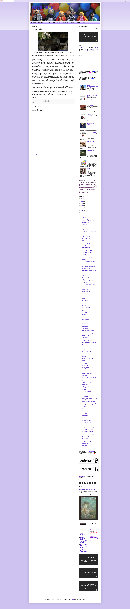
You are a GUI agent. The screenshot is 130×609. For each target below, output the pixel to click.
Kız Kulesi (84, 356)
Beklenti (83, 249)
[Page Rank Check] (94, 523)
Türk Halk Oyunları (85, 277)
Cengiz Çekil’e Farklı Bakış (87, 250)
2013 (82, 207)
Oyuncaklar (96, 50)
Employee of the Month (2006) (88, 220)
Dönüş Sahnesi (85, 424)
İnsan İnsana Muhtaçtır (86, 379)
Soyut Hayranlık (90, 105)
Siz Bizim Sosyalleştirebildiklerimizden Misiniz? (92, 86)
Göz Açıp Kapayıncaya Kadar (87, 404)
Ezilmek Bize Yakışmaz (86, 418)
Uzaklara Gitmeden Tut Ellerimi (87, 489)
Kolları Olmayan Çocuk (86, 353)
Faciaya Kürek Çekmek (86, 417)
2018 (82, 201)
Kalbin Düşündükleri (86, 370)
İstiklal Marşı (84, 375)
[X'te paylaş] (47, 101)
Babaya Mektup (85, 443)
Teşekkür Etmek (85, 282)
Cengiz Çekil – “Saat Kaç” (87, 252)
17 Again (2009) (90, 114)
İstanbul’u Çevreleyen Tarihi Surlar (89, 377)
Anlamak (83, 317)
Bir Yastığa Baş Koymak (86, 219)
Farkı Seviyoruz (85, 415)
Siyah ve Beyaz (85, 287)
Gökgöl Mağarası (85, 279)
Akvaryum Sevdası (85, 328)
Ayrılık (83, 316)
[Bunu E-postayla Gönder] (44, 101)
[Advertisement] (53, 147)
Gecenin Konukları (85, 411)
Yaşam (96, 47)
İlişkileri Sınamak (85, 384)
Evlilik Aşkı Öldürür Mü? (86, 420)
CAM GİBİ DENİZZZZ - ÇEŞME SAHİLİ (83, 531)
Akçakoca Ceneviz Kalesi (87, 263)
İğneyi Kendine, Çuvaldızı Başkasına (89, 386)
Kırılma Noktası (85, 362)
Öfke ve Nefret (84, 323)
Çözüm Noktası (85, 312)
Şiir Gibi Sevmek (85, 300)
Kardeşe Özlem (85, 363)
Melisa (83, 321)
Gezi (37, 102)
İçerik (78, 22)
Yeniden (83, 298)
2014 (82, 205)
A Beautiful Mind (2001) (86, 242)
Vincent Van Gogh (85, 335)
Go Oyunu (84, 406)
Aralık (83, 217)
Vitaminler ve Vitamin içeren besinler (89, 233)
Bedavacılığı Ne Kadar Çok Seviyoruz (89, 440)
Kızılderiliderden (85, 326)
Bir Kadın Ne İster (85, 436)
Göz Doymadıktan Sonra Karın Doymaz (90, 403)
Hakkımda (72, 22)
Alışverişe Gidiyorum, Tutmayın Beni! (91, 160)
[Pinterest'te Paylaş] (49, 101)
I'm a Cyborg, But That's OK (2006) (89, 231)
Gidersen (83, 408)
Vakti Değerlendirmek (86, 268)
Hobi (83, 50)
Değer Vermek (84, 254)
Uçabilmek (84, 259)
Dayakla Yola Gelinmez (86, 426)
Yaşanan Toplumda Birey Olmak (88, 333)
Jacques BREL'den (85, 245)
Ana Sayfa (33, 22)
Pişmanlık (84, 294)
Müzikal (83, 349)
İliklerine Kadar (85, 309)
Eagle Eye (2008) (85, 234)
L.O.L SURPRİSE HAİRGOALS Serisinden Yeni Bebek (83, 546)
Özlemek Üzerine (85, 346)
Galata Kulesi (84, 413)
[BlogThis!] (45, 101)
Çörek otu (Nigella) (85, 229)
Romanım (65, 22)
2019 (82, 200)
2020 (82, 198)
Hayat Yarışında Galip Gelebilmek (88, 401)
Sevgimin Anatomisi (86, 291)
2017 (82, 203)
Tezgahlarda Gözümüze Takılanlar (89, 284)
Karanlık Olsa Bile (85, 365)
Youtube (48, 22)
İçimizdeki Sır (84, 389)
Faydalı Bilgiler (89, 50)
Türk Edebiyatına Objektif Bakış (88, 280)
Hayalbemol (44, 7)
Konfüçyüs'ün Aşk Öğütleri (87, 243)
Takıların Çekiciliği (85, 286)
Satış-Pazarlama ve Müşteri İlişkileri (89, 293)
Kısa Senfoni (84, 305)
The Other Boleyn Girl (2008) (87, 257)
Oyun (83, 303)
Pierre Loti (84, 344)
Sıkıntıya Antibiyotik (85, 319)
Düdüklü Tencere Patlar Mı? (92, 132)
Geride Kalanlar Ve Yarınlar (87, 410)
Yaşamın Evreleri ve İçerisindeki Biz (89, 270)
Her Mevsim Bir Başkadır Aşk (87, 391)
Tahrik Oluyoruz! (85, 337)
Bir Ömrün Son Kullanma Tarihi (88, 434)
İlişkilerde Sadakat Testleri (87, 382)
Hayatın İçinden (85, 396)
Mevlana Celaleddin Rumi (87, 351)
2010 (82, 212)
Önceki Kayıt (71, 152)
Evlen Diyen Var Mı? (91, 141)
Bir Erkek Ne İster (85, 438)
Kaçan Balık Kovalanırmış (87, 373)
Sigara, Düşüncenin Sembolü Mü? (89, 342)
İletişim (83, 22)
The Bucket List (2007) (86, 247)
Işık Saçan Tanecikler (86, 307)
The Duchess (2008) (86, 236)
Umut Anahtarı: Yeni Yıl (86, 332)
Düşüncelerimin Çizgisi (86, 422)
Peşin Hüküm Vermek (86, 296)
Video (53, 22)
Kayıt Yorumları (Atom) (39, 154)
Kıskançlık (84, 360)
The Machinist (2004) (91, 150)
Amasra (83, 264)
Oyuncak (59, 22)
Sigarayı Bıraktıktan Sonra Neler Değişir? (92, 96)
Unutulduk (84, 273)
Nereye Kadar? (85, 347)
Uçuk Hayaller (84, 275)
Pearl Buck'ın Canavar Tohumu (88, 431)
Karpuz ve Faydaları (86, 226)
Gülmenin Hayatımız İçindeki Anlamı (89, 261)
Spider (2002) (84, 224)
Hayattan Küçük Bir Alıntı (87, 394)
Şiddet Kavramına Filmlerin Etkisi (88, 339)
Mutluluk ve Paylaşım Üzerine (88, 330)
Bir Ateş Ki (84, 314)
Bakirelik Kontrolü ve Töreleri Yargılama (90, 441)
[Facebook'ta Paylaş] (48, 101)
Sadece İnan (84, 302)
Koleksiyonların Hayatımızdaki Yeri (89, 355)
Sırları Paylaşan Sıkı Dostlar (87, 340)
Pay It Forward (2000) (86, 256)
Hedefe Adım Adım (85, 393)
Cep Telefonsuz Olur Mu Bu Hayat (88, 427)
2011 (82, 210)
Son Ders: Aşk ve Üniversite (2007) (89, 266)
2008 (82, 216)
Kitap (91, 49)
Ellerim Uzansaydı (85, 310)
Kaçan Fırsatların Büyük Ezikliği (88, 371)
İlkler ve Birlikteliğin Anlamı (87, 380)
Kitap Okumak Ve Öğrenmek (87, 358)
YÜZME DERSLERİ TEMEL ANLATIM (83, 534)
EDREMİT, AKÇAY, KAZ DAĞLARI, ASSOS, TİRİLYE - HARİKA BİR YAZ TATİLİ (83, 540)
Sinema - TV (83, 47)
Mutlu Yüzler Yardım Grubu (87, 227)
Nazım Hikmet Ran (85, 324)
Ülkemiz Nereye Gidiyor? (87, 272)
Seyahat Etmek (85, 289)
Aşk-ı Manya (84, 445)
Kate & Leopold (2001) (86, 238)
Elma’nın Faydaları (85, 222)
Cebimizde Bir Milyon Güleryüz (88, 429)
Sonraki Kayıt (35, 152)
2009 (82, 214)
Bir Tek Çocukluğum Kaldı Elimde (88, 433)
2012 (82, 208)
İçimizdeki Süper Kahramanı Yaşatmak (89, 387)
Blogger (72, 599)
